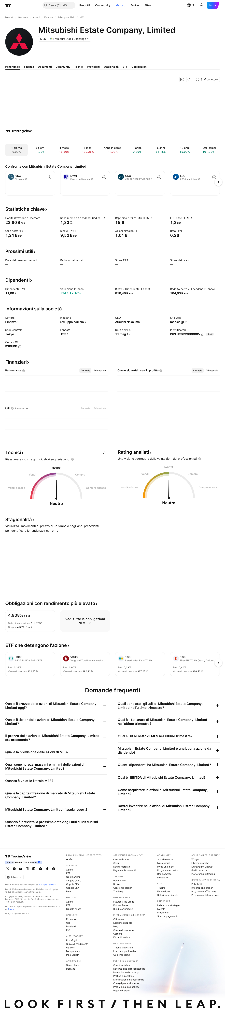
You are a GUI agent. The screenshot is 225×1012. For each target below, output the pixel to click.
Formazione (163, 891)
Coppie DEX (72, 887)
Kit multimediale (121, 937)
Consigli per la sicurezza (126, 983)
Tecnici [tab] (78, 66)
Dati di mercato (121, 866)
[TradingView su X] (7, 869)
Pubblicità (196, 884)
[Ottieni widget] (189, 79)
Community (102, 5)
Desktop (70, 968)
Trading (161, 887)
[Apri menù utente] (201, 5)
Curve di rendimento (77, 943)
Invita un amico (165, 866)
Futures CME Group (123, 901)
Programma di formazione (205, 895)
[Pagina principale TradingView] (8, 5)
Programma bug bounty (126, 986)
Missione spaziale (122, 922)
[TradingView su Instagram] (27, 869)
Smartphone (72, 965)
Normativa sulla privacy (126, 972)
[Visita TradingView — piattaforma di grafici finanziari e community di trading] (18, 131)
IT (193, 5)
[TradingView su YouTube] (20, 869)
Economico (72, 919)
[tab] (85, 370)
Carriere (117, 933)
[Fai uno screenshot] (182, 79)
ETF (68, 873)
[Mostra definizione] (42, 217)
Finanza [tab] (29, 66)
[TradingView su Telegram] (40, 869)
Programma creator (167, 870)
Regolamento (164, 873)
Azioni (69, 869)
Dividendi (71, 926)
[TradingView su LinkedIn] (34, 869)
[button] (92, 5)
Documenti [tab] (45, 66)
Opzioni (70, 947)
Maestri (161, 908)
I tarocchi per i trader (124, 951)
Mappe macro (73, 951)
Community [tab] (63, 66)
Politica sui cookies (123, 976)
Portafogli (71, 940)
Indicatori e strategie (168, 905)
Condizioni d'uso (122, 965)
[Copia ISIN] (202, 334)
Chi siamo (118, 919)
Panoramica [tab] (12, 66)
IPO (68, 930)
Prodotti (84, 5)
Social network (165, 859)
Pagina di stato (121, 990)
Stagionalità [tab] (111, 66)
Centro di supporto (123, 930)
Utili (68, 922)
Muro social (163, 863)
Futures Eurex (120, 905)
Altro (147, 5)
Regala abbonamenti (124, 870)
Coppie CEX (72, 884)
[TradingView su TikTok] (47, 869)
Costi (116, 863)
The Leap (118, 891)
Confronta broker (122, 887)
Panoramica (119, 880)
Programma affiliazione (203, 891)
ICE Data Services (47, 884)
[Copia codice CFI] (19, 346)
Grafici (69, 859)
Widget (195, 859)
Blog (115, 926)
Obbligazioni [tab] (139, 66)
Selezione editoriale (167, 895)
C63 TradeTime (121, 954)
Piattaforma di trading (203, 873)
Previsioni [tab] (93, 66)
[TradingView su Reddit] (53, 869)
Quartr (11, 909)
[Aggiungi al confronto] (49, 177)
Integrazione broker (202, 887)
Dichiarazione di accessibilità (128, 979)
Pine (68, 891)
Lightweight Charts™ (202, 866)
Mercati (120, 5)
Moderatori (163, 877)
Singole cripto (73, 880)
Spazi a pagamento (167, 916)
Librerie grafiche (200, 863)
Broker (135, 5)
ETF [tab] (125, 66)
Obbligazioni (73, 876)
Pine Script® (72, 954)
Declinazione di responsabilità (129, 968)
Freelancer (163, 912)
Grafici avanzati (199, 870)
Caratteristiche (121, 859)
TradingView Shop (123, 947)
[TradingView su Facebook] (14, 869)
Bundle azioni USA (123, 908)
